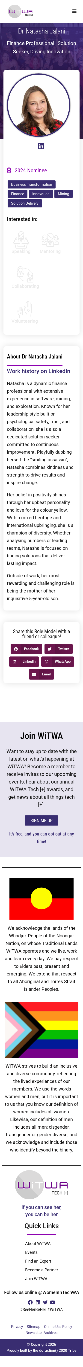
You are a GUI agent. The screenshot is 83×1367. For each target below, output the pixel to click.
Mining (63, 194)
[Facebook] (30, 1302)
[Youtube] (53, 1302)
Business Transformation (31, 184)
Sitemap (33, 1326)
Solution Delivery (25, 203)
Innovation (41, 194)
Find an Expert (38, 1261)
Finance (17, 194)
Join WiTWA (36, 1278)
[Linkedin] (38, 1302)
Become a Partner (41, 1269)
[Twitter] (45, 1302)
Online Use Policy (58, 1326)
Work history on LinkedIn (38, 371)
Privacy (17, 1326)
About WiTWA (38, 1243)
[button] (74, 11)
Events (31, 1252)
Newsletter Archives (41, 1333)
